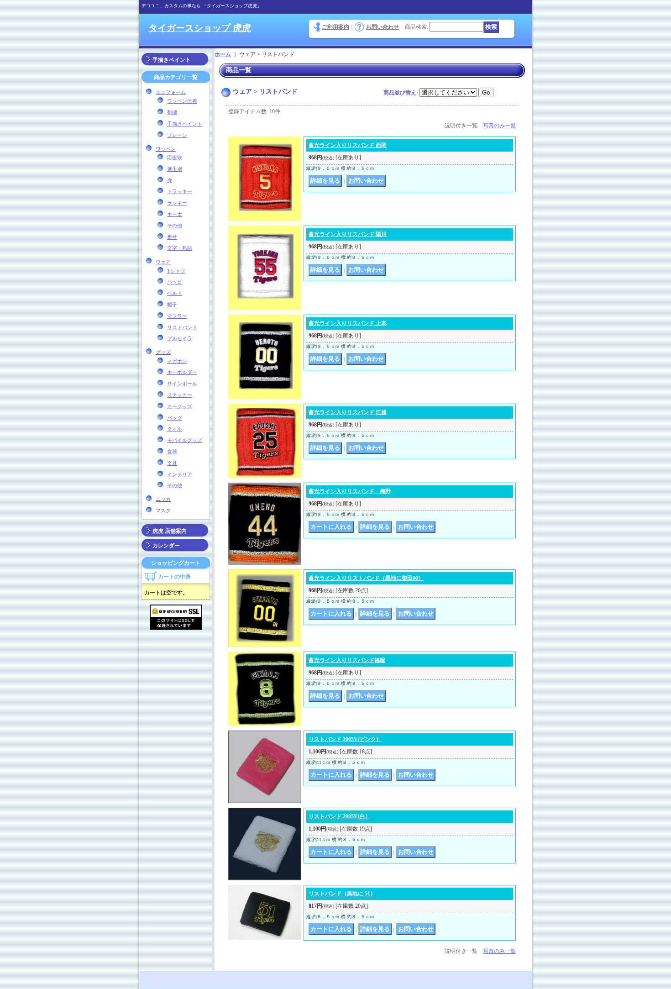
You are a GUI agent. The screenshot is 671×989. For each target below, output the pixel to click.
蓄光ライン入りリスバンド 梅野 (350, 491)
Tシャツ (176, 271)
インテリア (179, 474)
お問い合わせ (382, 27)
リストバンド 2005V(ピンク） (345, 739)
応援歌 (174, 157)
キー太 (174, 214)
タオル (174, 428)
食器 (172, 451)
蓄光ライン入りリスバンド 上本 (348, 323)
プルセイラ (179, 338)
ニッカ (163, 499)
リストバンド (182, 327)
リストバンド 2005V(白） (340, 816)
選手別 (174, 169)
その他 (174, 225)
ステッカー (179, 395)
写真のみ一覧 (499, 125)
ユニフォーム (171, 92)
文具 (172, 463)
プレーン (177, 135)
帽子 (172, 304)
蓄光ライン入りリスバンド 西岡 (348, 145)
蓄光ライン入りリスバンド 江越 (348, 412)
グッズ (163, 352)
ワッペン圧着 (182, 101)
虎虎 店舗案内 (169, 531)
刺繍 (172, 112)
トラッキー (179, 191)
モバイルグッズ (184, 440)
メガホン (177, 361)
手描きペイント (171, 60)
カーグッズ (179, 406)
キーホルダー (182, 372)
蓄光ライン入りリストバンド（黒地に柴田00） (366, 578)
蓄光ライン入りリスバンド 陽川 (348, 234)
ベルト (174, 293)
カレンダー (166, 545)
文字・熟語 (179, 248)
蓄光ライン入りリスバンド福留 (347, 660)
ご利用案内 (335, 27)
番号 (172, 237)
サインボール (182, 383)
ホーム (223, 54)
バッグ (174, 418)
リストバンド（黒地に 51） (342, 893)
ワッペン (166, 149)
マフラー (177, 316)
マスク (163, 510)
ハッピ (174, 281)
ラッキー (177, 202)
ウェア (163, 261)
